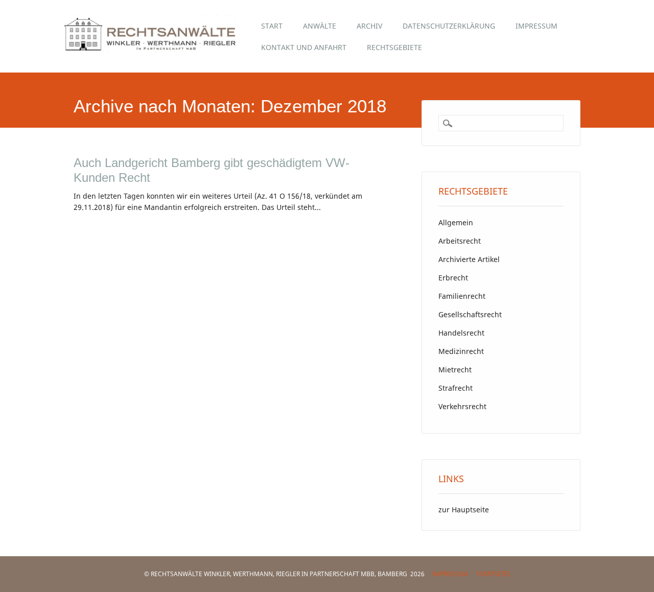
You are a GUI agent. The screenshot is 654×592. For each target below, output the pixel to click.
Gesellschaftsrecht (470, 314)
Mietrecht (455, 369)
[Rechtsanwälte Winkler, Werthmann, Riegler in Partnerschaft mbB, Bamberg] (157, 49)
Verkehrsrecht (462, 406)
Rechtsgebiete (394, 47)
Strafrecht (455, 388)
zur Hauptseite (463, 509)
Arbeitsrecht (459, 241)
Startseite (493, 574)
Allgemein (455, 222)
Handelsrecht (461, 333)
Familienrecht (461, 296)
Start (272, 26)
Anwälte (319, 26)
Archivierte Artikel (469, 259)
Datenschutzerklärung (449, 26)
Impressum (536, 26)
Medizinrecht (461, 351)
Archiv (369, 26)
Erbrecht (453, 277)
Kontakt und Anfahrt (303, 47)
